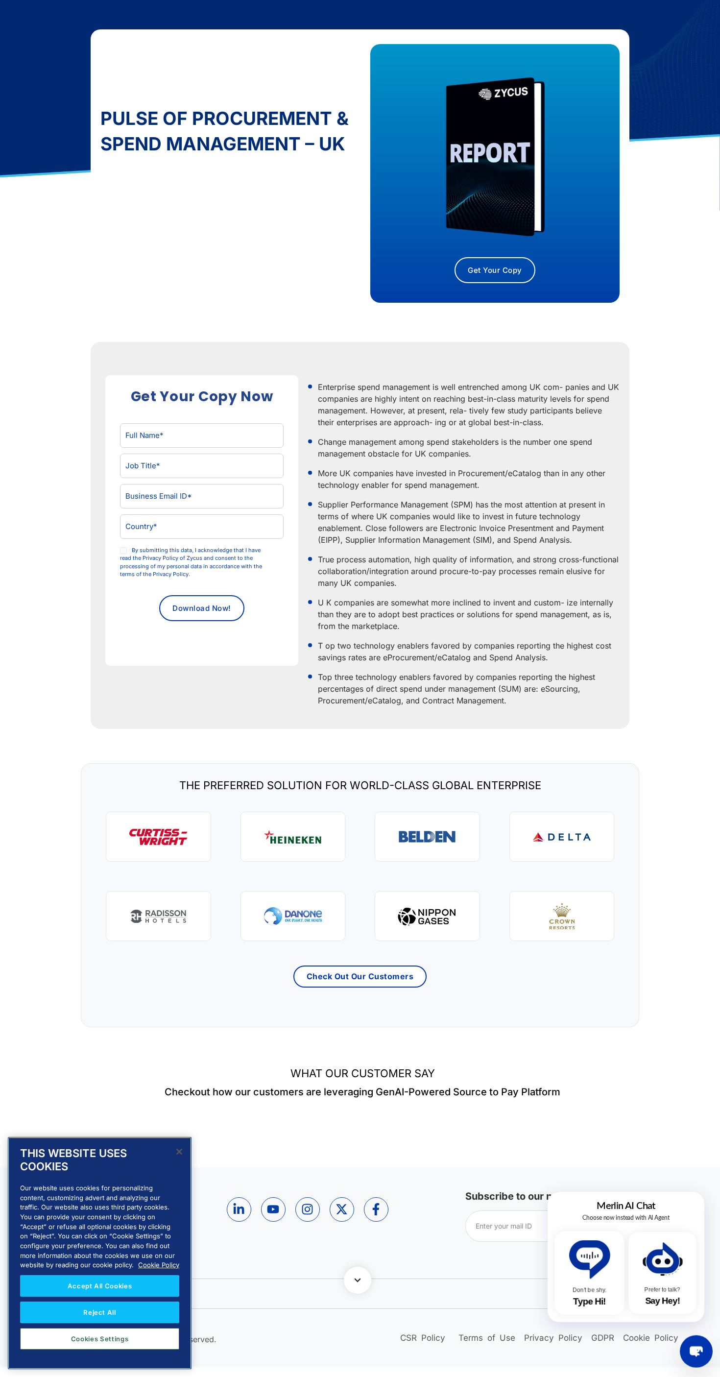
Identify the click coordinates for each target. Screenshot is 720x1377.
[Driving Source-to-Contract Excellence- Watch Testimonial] (293, 836)
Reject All (99, 1312)
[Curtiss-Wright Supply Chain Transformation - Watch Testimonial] (158, 836)
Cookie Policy (158, 1265)
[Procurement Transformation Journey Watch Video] (562, 916)
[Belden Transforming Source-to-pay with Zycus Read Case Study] (427, 836)
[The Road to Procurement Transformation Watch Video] (158, 916)
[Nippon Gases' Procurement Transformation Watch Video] (427, 916)
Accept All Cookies (100, 1286)
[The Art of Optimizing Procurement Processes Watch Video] (293, 916)
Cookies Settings (100, 1339)
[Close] (179, 1151)
